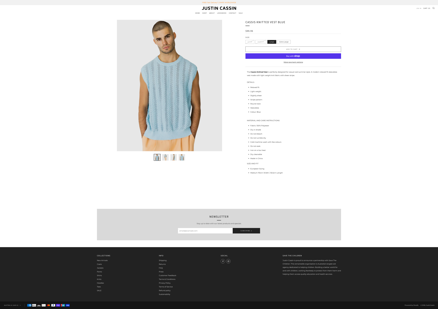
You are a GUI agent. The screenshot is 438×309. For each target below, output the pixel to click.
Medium (261, 42)
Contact (232, 13)
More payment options (293, 62)
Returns (162, 264)
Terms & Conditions (167, 279)
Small (250, 42)
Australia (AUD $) (11, 305)
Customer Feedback (167, 275)
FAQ (161, 268)
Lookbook (222, 13)
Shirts (99, 275)
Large (272, 42)
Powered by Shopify (411, 305)
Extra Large (283, 42)
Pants (99, 272)
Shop (204, 13)
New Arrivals (102, 260)
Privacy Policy (165, 283)
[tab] (157, 157)
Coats (99, 264)
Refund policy (165, 290)
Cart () (426, 8)
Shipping (163, 260)
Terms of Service (166, 287)
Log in (418, 8)
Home (197, 13)
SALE (241, 13)
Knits (99, 279)
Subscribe (245, 231)
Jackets (100, 268)
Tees (99, 287)
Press (161, 272)
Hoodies (100, 283)
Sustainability (164, 294)
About (212, 13)
